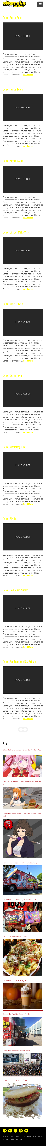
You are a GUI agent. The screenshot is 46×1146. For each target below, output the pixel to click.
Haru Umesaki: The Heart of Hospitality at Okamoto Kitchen (22, 783)
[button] (40, 4)
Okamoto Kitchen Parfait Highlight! (15, 980)
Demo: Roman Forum (13, 89)
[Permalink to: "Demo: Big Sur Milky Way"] (23, 250)
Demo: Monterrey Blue (14, 447)
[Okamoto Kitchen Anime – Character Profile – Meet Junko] (22, 838)
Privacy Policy (8, 1136)
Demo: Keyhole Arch (13, 160)
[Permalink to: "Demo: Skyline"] (23, 536)
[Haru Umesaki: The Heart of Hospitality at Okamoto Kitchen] (22, 798)
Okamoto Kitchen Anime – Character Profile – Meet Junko (22, 814)
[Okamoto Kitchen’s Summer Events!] (22, 1064)
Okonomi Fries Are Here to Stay (15, 936)
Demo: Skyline (10, 518)
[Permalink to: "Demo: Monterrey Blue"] (23, 465)
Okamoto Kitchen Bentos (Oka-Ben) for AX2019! (20, 899)
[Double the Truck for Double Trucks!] (22, 1031)
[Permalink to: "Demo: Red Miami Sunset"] (23, 608)
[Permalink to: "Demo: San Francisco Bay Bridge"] (23, 679)
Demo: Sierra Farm (12, 17)
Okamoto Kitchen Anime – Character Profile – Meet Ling (22, 751)
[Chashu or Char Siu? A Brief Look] (22, 1101)
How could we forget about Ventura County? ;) (20, 863)
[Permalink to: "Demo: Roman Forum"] (23, 107)
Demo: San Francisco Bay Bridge (19, 661)
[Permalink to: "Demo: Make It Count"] (23, 322)
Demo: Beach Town (12, 375)
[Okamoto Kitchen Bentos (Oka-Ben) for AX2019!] (22, 917)
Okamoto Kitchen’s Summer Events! (16, 1051)
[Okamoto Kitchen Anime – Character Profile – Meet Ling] (22, 766)
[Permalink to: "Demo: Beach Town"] (23, 393)
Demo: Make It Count (13, 303)
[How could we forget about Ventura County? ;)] (22, 880)
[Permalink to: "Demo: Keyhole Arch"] (23, 179)
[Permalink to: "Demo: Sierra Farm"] (23, 36)
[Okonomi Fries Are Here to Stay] (22, 957)
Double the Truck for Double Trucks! (16, 1014)
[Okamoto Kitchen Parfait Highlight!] (22, 996)
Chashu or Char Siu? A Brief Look (15, 1080)
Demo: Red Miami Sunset (15, 590)
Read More (28, 74)
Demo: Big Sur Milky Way (16, 232)
